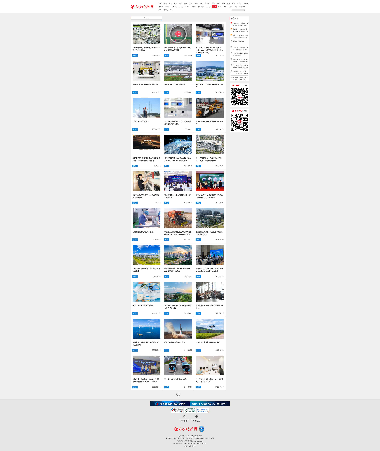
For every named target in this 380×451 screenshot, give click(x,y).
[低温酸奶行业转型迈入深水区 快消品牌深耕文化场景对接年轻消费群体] (146, 144)
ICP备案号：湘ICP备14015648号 (176, 438)
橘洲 (219, 7)
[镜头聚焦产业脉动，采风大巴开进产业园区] (210, 292)
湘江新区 (201, 7)
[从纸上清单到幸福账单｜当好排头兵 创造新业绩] (146, 255)
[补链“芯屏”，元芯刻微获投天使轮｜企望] (210, 71)
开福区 (161, 7)
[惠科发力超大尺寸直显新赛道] (178, 71)
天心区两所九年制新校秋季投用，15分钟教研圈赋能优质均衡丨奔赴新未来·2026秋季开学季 (240, 60)
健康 (228, 3)
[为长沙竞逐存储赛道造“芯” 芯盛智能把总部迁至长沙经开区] (178, 108)
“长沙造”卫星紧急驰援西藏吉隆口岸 (145, 84)
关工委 (208, 7)
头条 (160, 3)
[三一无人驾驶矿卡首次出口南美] (178, 365)
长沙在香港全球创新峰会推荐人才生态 (240, 54)
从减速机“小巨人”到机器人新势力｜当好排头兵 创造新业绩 (240, 78)
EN (171, 10)
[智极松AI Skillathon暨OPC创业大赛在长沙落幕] (178, 181)
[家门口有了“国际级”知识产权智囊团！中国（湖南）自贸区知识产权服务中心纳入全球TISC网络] (210, 34)
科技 (233, 3)
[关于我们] (184, 418)
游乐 (223, 3)
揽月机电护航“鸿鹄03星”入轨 (174, 342)
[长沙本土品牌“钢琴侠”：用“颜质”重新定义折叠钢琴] (146, 181)
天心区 (246, 3)
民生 (180, 3)
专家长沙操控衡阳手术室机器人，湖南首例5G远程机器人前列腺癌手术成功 (240, 36)
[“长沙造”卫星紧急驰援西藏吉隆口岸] (146, 71)
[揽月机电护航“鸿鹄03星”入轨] (178, 329)
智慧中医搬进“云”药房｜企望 (143, 232)
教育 (185, 3)
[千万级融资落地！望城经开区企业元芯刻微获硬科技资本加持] (178, 255)
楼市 (212, 3)
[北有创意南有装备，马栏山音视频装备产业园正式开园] (210, 218)
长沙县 (180, 7)
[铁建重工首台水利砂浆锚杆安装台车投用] (210, 108)
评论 (196, 3)
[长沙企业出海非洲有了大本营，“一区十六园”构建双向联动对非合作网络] (146, 365)
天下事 (207, 3)
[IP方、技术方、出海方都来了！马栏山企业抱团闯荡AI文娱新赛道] (210, 181)
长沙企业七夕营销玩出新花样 (143, 305)
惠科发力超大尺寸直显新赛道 (174, 84)
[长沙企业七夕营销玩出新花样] (146, 292)
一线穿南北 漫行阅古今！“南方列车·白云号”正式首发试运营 (240, 72)
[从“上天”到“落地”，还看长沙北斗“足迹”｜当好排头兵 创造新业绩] (210, 144)
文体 (190, 3)
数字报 (166, 10)
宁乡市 (187, 7)
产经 (214, 7)
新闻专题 (242, 7)
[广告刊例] (196, 418)
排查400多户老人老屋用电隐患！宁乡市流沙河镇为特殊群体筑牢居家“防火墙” (240, 66)
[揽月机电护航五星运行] (146, 108)
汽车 (218, 3)
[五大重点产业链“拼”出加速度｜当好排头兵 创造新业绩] (178, 292)
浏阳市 (194, 7)
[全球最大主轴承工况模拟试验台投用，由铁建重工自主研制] (178, 34)
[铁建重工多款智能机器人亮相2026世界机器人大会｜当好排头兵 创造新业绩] (178, 218)
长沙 (170, 3)
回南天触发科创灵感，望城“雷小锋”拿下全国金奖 (240, 24)
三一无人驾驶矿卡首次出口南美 (175, 379)
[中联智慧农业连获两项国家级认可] (210, 329)
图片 (229, 7)
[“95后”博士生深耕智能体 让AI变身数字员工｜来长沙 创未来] (210, 365)
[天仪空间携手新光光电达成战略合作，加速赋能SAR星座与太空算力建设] (178, 144)
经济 (175, 3)
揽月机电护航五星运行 (141, 121)
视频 (235, 7)
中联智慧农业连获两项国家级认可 (208, 342)
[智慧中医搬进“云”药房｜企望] (146, 218)
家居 (160, 10)
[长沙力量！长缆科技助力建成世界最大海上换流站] (146, 329)
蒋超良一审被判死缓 (239, 41)
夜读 (224, 7)
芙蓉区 (239, 3)
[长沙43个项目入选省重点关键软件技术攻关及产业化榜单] (146, 34)
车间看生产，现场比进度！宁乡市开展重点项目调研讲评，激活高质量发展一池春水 (240, 30)
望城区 (174, 7)
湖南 (165, 3)
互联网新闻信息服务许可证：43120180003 (200, 438)
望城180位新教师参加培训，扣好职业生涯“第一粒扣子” (240, 48)
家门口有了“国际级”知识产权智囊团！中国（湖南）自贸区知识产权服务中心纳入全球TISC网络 (209, 50)
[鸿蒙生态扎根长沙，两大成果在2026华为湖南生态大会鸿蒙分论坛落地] (210, 255)
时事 (201, 3)
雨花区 (167, 7)
